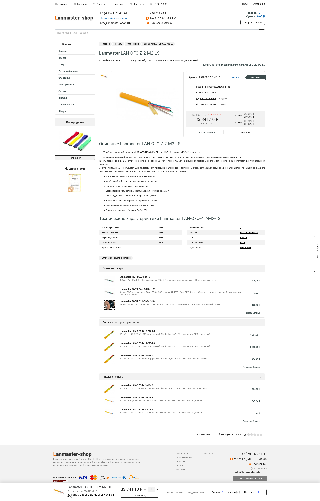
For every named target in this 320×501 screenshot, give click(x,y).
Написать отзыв (203, 434)
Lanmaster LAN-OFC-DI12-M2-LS (137, 331)
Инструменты (66, 84)
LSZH (242, 242)
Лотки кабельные (68, 71)
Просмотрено (250, 492)
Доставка (118, 4)
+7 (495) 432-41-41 (113, 13)
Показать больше (251, 313)
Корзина (232, 492)
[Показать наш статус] (75, 182)
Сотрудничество (184, 457)
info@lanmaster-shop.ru (250, 472)
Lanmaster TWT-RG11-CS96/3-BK (138, 301)
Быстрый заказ (206, 132)
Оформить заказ (253, 22)
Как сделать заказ (195, 492)
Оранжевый (246, 247)
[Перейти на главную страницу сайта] (73, 18)
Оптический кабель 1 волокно (116, 258)
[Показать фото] (104, 76)
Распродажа (182, 453)
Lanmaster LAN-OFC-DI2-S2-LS (136, 397)
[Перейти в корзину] (242, 15)
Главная (106, 44)
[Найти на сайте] (262, 32)
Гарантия (82, 4)
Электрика (64, 78)
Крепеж (62, 58)
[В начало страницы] (264, 492)
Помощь (63, 4)
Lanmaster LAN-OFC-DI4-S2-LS (136, 409)
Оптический (133, 44)
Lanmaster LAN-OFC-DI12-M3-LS (137, 343)
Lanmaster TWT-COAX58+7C (135, 277)
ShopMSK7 (259, 464)
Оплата (101, 4)
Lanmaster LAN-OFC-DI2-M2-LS (137, 355)
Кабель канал (66, 104)
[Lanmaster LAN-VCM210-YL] (75, 140)
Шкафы (62, 98)
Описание (169, 492)
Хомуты (62, 64)
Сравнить (216, 492)
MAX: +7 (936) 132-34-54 (163, 18)
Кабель (62, 51)
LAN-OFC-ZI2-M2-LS (249, 232)
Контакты (139, 4)
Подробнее (75, 158)
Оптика (62, 91)
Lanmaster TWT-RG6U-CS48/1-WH (138, 289)
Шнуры (62, 111)
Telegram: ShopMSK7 (161, 23)
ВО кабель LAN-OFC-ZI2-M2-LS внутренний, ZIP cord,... (91, 496)
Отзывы (180, 492)
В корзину (244, 132)
